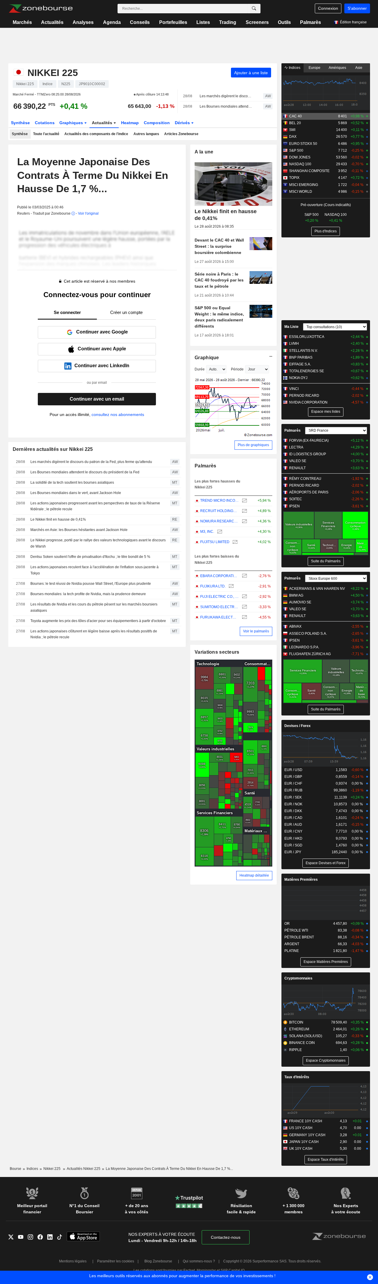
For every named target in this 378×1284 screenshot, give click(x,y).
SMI (292, 130)
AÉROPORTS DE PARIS (308, 492)
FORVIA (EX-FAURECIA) (309, 440)
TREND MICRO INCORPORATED (219, 500)
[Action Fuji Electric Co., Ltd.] (244, 597)
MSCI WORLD (300, 192)
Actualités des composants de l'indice (96, 134)
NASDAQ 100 (300, 164)
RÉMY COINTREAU (305, 479)
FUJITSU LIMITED (214, 542)
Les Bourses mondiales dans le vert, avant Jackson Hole (75, 493)
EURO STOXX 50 (303, 144)
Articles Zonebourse (181, 134)
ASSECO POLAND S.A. (308, 634)
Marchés (22, 22)
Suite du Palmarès (325, 561)
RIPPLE (295, 1050)
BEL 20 (295, 123)
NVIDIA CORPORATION (308, 402)
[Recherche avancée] (253, 8)
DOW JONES (299, 157)
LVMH (294, 343)
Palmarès (310, 22)
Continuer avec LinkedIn (101, 365)
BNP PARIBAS (300, 357)
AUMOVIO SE (300, 602)
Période (237, 369)
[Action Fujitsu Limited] (234, 542)
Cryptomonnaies (298, 978)
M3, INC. (207, 532)
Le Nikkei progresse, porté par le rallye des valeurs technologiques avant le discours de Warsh (98, 543)
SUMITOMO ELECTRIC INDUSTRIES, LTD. (219, 607)
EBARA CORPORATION (219, 576)
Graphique (207, 357)
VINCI (294, 389)
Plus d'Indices (326, 231)
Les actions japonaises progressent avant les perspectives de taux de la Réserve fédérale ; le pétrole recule (95, 506)
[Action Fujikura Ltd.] (230, 586)
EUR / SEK (293, 797)
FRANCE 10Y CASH (305, 1121)
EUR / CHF (293, 783)
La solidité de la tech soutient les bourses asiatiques (72, 482)
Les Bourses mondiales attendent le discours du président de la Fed (226, 106)
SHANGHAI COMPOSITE (309, 171)
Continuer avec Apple (102, 348)
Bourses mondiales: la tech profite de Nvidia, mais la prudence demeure (88, 594)
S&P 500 (296, 150)
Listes (203, 22)
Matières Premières (301, 879)
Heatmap (130, 122)
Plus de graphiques (253, 445)
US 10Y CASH (300, 1128)
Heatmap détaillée (254, 875)
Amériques (337, 68)
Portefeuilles (173, 22)
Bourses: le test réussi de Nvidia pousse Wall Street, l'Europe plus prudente (90, 584)
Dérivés (183, 122)
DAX (292, 137)
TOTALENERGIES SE (306, 371)
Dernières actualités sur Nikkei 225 (53, 449)
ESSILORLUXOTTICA (306, 337)
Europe (314, 68)
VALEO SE (297, 461)
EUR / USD (293, 770)
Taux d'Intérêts (296, 1077)
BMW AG (296, 595)
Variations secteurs (217, 652)
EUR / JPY (292, 852)
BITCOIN (296, 1022)
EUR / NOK (293, 804)
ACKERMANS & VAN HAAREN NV (317, 589)
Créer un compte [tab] (126, 312)
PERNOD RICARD (304, 396)
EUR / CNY (293, 831)
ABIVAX (295, 626)
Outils (284, 22)
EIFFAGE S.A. (300, 364)
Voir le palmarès (256, 631)
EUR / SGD (293, 845)
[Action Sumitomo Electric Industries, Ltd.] (244, 607)
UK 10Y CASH (300, 1149)
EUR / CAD (293, 818)
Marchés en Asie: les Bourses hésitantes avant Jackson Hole (79, 530)
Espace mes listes (325, 411)
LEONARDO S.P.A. (304, 647)
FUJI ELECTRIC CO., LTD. (219, 597)
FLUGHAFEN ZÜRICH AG (310, 654)
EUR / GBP (293, 777)
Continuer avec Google (102, 331)
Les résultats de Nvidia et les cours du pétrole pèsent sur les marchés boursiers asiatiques (93, 607)
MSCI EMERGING (303, 185)
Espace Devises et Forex (326, 863)
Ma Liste (291, 327)
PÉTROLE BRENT (299, 937)
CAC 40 (295, 116)
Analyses (83, 22)
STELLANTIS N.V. (303, 351)
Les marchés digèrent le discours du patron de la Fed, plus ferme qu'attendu (226, 96)
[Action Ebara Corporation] (244, 576)
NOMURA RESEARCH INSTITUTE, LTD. (219, 521)
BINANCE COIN (302, 1043)
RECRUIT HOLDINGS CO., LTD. (219, 511)
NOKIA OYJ (298, 378)
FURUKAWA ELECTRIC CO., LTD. (219, 617)
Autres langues (146, 134)
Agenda (112, 22)
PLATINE (291, 951)
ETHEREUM (299, 1029)
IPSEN (294, 506)
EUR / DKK (293, 811)
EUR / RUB (293, 790)
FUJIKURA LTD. (213, 586)
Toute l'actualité (46, 134)
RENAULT (297, 468)
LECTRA (296, 447)
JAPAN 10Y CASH (304, 1142)
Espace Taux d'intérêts (326, 1159)
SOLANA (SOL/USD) (305, 1036)
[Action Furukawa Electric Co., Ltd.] (244, 617)
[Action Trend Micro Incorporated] (244, 501)
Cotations (45, 122)
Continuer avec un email (97, 398)
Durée (200, 369)
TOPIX (294, 178)
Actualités (52, 22)
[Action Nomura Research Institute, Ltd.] (244, 521)
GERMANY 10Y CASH (307, 1135)
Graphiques (71, 122)
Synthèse (20, 122)
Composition (157, 122)
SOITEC (295, 499)
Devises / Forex (297, 726)
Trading (227, 22)
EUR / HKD (293, 838)
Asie (358, 68)
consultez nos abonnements (118, 414)
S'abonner (357, 8)
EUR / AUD (293, 824)
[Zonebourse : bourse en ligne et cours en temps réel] (40, 8)
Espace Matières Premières (326, 962)
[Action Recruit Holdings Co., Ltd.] (244, 511)
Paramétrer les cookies (115, 1261)
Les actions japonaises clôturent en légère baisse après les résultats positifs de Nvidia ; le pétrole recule (93, 634)
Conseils (140, 22)
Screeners (257, 22)
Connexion (328, 8)
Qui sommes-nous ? (199, 1261)
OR (287, 924)
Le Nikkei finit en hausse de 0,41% (58, 519)
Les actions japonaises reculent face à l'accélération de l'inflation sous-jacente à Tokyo (94, 570)
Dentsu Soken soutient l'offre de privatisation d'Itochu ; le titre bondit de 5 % (90, 557)
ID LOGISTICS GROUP (307, 454)
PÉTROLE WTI (296, 930)
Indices (294, 68)
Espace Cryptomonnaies (326, 1060)
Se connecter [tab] (67, 312)
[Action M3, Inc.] (219, 532)
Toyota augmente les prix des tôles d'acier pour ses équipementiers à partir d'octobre (98, 621)
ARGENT (291, 944)
